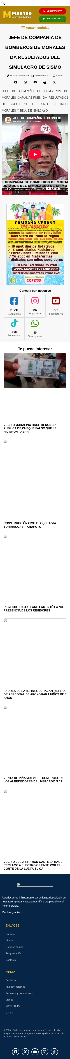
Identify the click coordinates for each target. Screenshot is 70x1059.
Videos (9, 940)
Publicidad (11, 980)
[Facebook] (15, 1051)
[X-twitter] (25, 1051)
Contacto (11, 959)
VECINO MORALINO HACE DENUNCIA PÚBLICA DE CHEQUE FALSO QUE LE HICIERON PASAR (30, 428)
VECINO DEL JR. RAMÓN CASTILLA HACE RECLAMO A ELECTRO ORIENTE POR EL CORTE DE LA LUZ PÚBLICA (33, 865)
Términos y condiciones (19, 993)
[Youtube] (35, 1051)
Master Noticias (37, 28)
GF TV (9, 1012)
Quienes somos (14, 946)
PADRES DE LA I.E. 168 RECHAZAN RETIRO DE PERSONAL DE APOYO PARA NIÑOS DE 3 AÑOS (35, 694)
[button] (3, 3)
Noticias (10, 933)
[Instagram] (44, 1051)
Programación (14, 953)
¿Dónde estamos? (16, 986)
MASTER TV (13, 1006)
